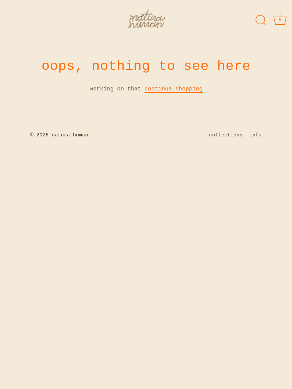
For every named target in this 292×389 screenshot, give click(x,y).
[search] (260, 20)
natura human (70, 135)
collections (226, 135)
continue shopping (173, 89)
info (255, 135)
